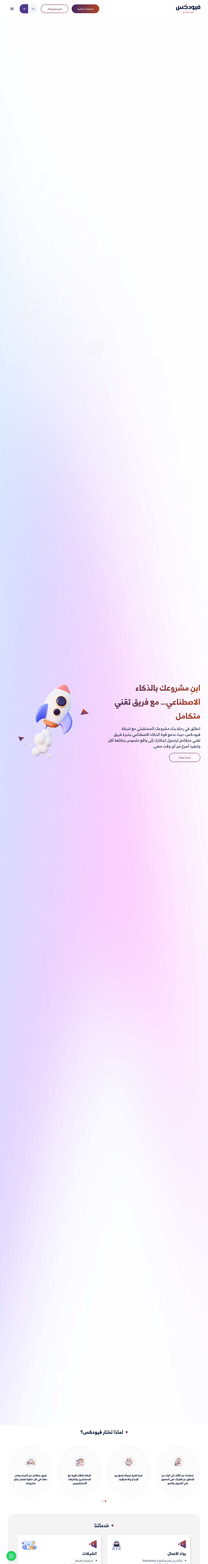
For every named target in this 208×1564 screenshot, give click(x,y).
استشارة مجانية (85, 9)
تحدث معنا (184, 757)
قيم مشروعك (55, 9)
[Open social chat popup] (11, 1556)
